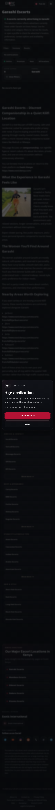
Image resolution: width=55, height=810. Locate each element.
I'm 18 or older (27, 415)
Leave (27, 424)
